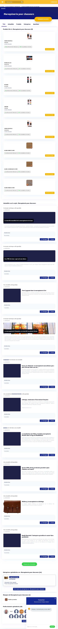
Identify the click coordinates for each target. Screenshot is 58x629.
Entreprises (27, 24)
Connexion (54, 2)
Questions (36, 24)
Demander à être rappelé (10, 582)
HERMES (5, 428)
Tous (4, 24)
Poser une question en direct (11, 583)
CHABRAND (6, 359)
